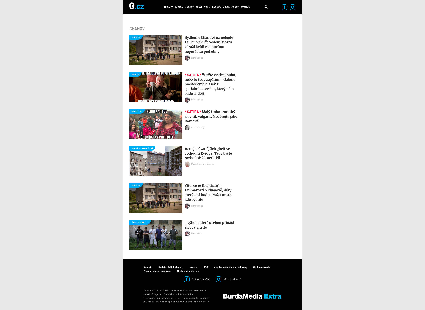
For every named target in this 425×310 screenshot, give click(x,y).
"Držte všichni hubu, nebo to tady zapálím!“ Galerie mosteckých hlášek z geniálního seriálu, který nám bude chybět (210, 84)
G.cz (154, 294)
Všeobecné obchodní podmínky (230, 267)
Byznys (245, 7)
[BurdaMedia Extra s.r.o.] (252, 296)
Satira (179, 7)
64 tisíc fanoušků (201, 279)
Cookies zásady (261, 267)
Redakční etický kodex (171, 267)
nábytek (187, 297)
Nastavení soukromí (188, 270)
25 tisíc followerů (232, 279)
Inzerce (193, 267)
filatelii (189, 301)
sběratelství (179, 301)
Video (226, 7)
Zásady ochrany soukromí (157, 270)
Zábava (216, 7)
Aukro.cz (149, 301)
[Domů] (136, 6)
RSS (205, 267)
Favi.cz (177, 297)
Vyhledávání (266, 7)
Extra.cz (164, 297)
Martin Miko (197, 57)
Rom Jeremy (197, 127)
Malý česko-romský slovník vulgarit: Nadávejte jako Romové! (211, 116)
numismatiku (202, 301)
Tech (207, 7)
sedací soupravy (201, 297)
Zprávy (168, 7)
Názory (189, 7)
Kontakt (148, 267)
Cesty (235, 7)
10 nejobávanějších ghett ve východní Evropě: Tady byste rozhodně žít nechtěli (208, 153)
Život (199, 7)
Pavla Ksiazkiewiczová (202, 163)
